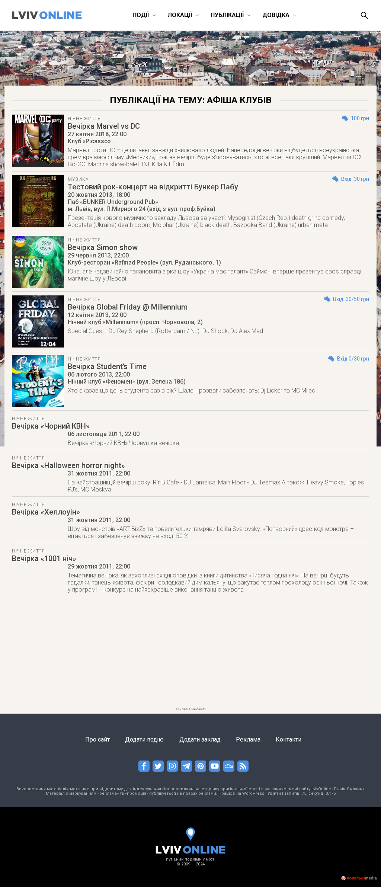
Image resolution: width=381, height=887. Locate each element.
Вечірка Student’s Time (107, 366)
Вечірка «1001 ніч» (44, 558)
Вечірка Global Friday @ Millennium (128, 306)
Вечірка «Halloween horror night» (68, 465)
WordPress (253, 793)
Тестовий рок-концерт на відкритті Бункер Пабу (153, 186)
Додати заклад (200, 739)
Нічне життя (84, 118)
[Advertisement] (190, 653)
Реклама (248, 739)
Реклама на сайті (191, 709)
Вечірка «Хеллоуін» (46, 511)
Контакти (288, 739)
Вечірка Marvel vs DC (104, 126)
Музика (78, 179)
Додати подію (144, 739)
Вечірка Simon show (103, 247)
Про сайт (97, 739)
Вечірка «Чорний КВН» (51, 426)
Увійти (274, 793)
